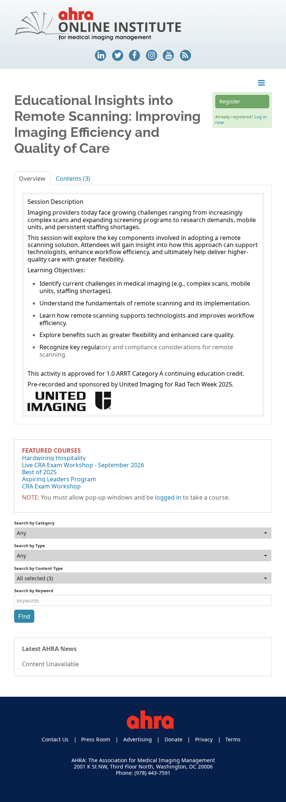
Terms (233, 739)
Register (229, 101)
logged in (168, 497)
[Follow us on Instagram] (151, 55)
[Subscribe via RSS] (185, 55)
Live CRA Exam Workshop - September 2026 (83, 465)
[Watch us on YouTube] (168, 55)
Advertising (137, 739)
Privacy (204, 739)
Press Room (95, 739)
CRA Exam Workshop (51, 486)
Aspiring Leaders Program (59, 479)
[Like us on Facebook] (134, 55)
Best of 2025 (39, 472)
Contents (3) (73, 178)
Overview (32, 178)
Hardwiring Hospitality (54, 458)
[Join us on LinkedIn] (100, 55)
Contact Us (55, 739)
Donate (173, 739)
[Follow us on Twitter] (117, 55)
